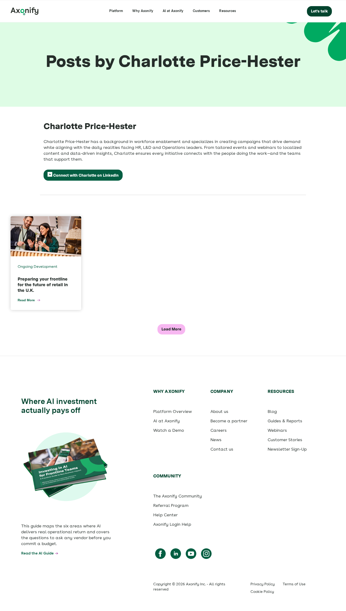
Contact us (221, 449)
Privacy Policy (262, 584)
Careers (218, 430)
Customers (201, 11)
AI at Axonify (173, 11)
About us (219, 411)
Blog (272, 411)
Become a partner (228, 420)
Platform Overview (172, 411)
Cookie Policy (262, 591)
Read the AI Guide (37, 553)
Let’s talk (319, 11)
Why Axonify (142, 11)
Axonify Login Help (172, 524)
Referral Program (171, 505)
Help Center (165, 514)
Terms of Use (294, 584)
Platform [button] (116, 11)
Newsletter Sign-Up (287, 449)
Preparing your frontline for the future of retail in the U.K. (43, 285)
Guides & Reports (285, 420)
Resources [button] (227, 11)
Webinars (277, 430)
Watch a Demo (168, 430)
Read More (26, 300)
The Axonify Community (177, 495)
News (215, 439)
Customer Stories (285, 439)
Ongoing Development (37, 266)
